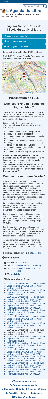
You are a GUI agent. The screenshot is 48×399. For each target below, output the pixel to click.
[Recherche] (44, 6)
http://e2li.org (35, 253)
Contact (18, 397)
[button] (24, 75)
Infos (23, 393)
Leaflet (29, 93)
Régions (32, 389)
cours (22, 269)
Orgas (43, 389)
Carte (21, 389)
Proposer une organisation (25, 385)
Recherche (9, 389)
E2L (18, 274)
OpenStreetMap (39, 93)
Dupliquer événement (16, 41)
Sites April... (6, 2)
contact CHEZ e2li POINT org (28, 266)
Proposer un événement (25, 381)
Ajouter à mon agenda (17, 36)
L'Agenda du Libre (23, 10)
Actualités (13, 393)
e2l (18, 269)
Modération (30, 397)
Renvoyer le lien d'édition (18, 47)
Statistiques (36, 393)
